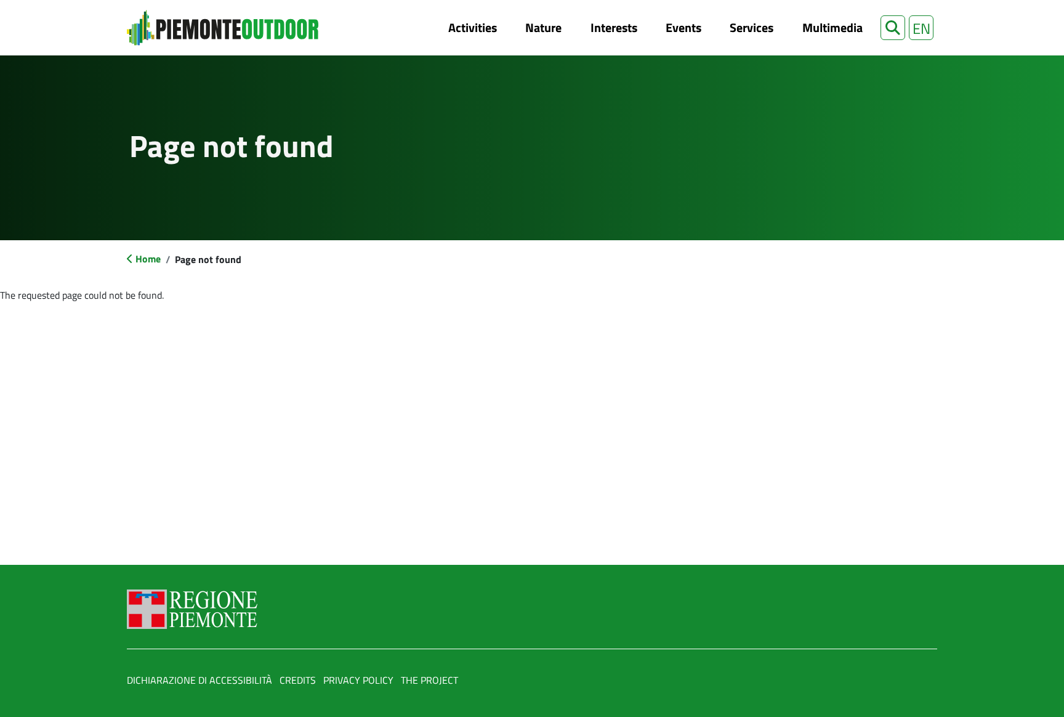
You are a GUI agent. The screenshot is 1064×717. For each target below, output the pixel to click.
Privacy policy (358, 680)
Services (751, 27)
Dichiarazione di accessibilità (199, 680)
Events (683, 27)
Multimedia (832, 27)
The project (429, 680)
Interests (613, 27)
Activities (472, 27)
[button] (893, 27)
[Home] (222, 27)
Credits (298, 680)
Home (148, 258)
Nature (543, 27)
